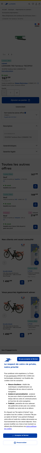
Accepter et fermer (22, 435)
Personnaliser (22, 442)
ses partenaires (11, 376)
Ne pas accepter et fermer (28, 359)
